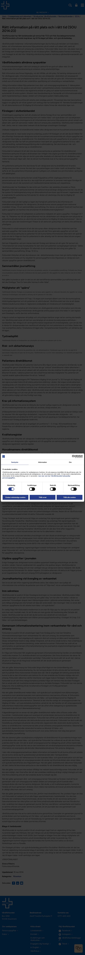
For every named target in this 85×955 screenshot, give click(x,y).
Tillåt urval (42, 497)
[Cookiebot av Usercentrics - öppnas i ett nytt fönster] (73, 456)
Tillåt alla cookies (69, 497)
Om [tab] (70, 462)
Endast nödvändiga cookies (15, 497)
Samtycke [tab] (14, 462)
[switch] (32, 489)
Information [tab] (42, 462)
